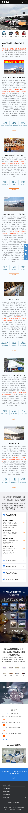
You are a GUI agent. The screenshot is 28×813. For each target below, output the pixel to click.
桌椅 (5, 608)
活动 (5, 628)
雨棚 (5, 615)
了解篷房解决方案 (17, 631)
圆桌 (5, 632)
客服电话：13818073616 (14, 803)
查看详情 (14, 130)
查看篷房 (4, 739)
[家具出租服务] (8, 2)
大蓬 (5, 625)
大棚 (5, 622)
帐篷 (5, 611)
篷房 (5, 604)
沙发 (5, 618)
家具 (8, 713)
